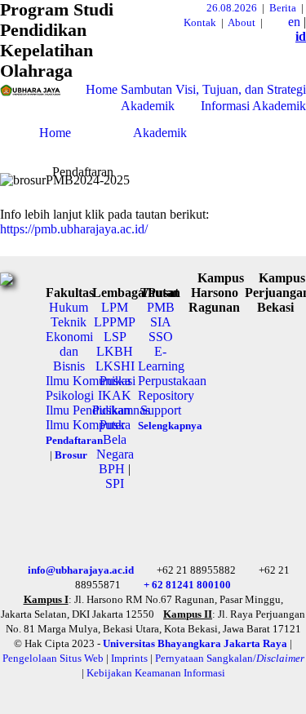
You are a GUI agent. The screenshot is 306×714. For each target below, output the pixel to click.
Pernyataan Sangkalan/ (229, 658)
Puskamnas (121, 410)
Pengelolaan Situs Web (53, 658)
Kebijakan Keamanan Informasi (155, 673)
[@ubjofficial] (22, 314)
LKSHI (115, 366)
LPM (114, 307)
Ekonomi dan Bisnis (69, 351)
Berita (284, 8)
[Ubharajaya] (30, 88)
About (243, 22)
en (294, 22)
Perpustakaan (172, 381)
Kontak (201, 22)
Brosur (71, 455)
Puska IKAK (114, 388)
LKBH (114, 351)
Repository (166, 395)
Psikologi (70, 395)
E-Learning (161, 358)
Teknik (68, 322)
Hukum (68, 307)
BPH (112, 469)
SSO (161, 337)
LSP (115, 337)
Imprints (129, 658)
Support (160, 410)
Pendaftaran (74, 440)
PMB (161, 307)
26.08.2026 (231, 8)
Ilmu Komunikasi (90, 381)
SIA (160, 322)
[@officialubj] (18, 307)
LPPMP (114, 322)
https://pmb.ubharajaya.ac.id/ (74, 229)
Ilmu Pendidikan (88, 410)
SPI (114, 483)
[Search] (273, 22)
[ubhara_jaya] (28, 337)
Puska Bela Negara (115, 439)
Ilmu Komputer (85, 425)
